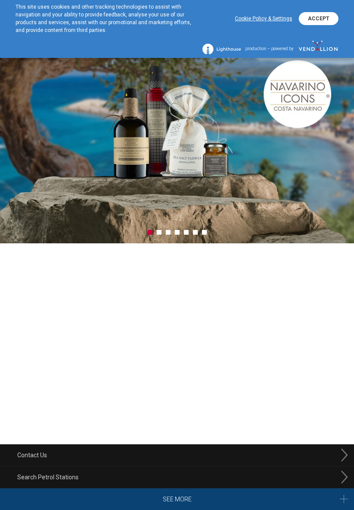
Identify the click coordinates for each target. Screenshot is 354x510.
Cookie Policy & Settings (263, 19)
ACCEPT (318, 19)
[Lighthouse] (221, 49)
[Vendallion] (318, 49)
